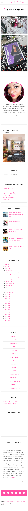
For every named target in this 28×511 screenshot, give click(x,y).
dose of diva (14, 343)
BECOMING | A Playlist (9, 188)
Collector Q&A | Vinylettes (10, 403)
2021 (6, 298)
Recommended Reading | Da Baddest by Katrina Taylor (14, 38)
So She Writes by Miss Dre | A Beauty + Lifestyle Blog (15, 501)
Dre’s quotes (6, 446)
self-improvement (14, 381)
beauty (14, 336)
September (9, 283)
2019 (6, 303)
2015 (6, 312)
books (14, 340)
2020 (6, 301)
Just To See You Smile (8, 197)
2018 (6, 305)
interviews (14, 357)
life (14, 360)
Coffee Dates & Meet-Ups (10, 194)
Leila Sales (12, 477)
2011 (6, 321)
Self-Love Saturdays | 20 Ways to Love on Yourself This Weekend (14, 20)
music (14, 367)
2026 (6, 264)
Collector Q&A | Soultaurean (10, 401)
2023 (6, 294)
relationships (14, 378)
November (9, 270)
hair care (14, 353)
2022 (6, 296)
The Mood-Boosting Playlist (10, 192)
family (14, 346)
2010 (6, 323)
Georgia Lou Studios (18, 503)
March (8, 290)
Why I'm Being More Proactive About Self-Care (16, 214)
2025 (6, 266)
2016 (6, 309)
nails (14, 371)
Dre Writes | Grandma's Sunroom (11, 131)
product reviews (14, 374)
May (7, 287)
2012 (6, 318)
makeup (14, 364)
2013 (6, 316)
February (8, 292)
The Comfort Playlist (8, 195)
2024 (6, 268)
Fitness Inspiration (8, 190)
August (8, 285)
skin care (14, 385)
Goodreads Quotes (21, 481)
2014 (6, 314)
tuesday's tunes (14, 388)
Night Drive (6, 199)
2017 (6, 307)
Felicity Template (4, 503)
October (8, 281)
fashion (14, 350)
